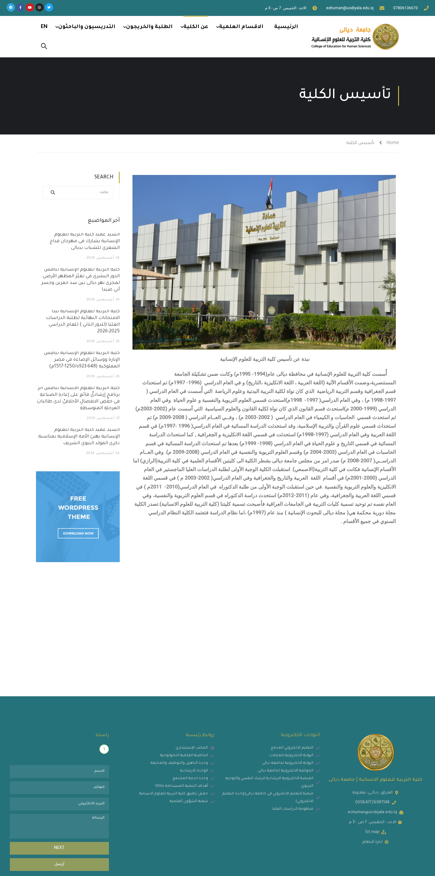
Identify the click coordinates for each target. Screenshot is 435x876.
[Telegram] (11, 7)
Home (393, 143)
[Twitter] (49, 7)
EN (44, 27)
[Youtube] (30, 7)
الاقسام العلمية (241, 27)
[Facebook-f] (20, 7)
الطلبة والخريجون (149, 27)
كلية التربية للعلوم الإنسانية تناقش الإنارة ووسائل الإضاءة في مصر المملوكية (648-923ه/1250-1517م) (82, 360)
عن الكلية (195, 27)
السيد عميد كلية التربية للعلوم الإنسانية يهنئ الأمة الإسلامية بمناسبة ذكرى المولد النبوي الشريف (79, 437)
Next (59, 848)
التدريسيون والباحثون (86, 27)
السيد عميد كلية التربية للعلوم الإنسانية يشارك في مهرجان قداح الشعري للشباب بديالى (85, 241)
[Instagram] (39, 7)
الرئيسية (286, 27)
